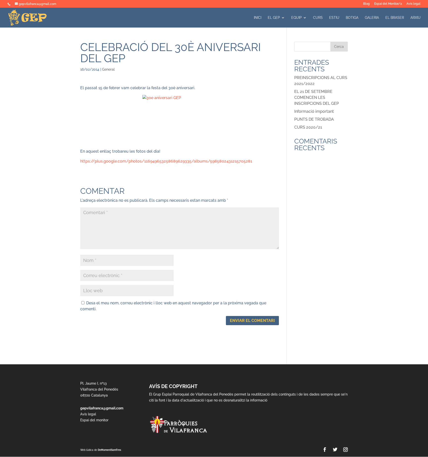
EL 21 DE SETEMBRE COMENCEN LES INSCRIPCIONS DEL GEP (316, 97)
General (108, 69)
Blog (366, 3)
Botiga (352, 18)
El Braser (394, 18)
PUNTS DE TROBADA (314, 119)
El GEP (274, 18)
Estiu (334, 18)
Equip (296, 18)
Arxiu (415, 18)
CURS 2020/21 (308, 127)
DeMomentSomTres (109, 450)
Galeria (372, 18)
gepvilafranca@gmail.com (101, 408)
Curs (318, 18)
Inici (257, 18)
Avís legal (413, 3)
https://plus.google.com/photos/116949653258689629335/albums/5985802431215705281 (166, 161)
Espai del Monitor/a (388, 3)
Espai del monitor (94, 420)
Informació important (314, 111)
